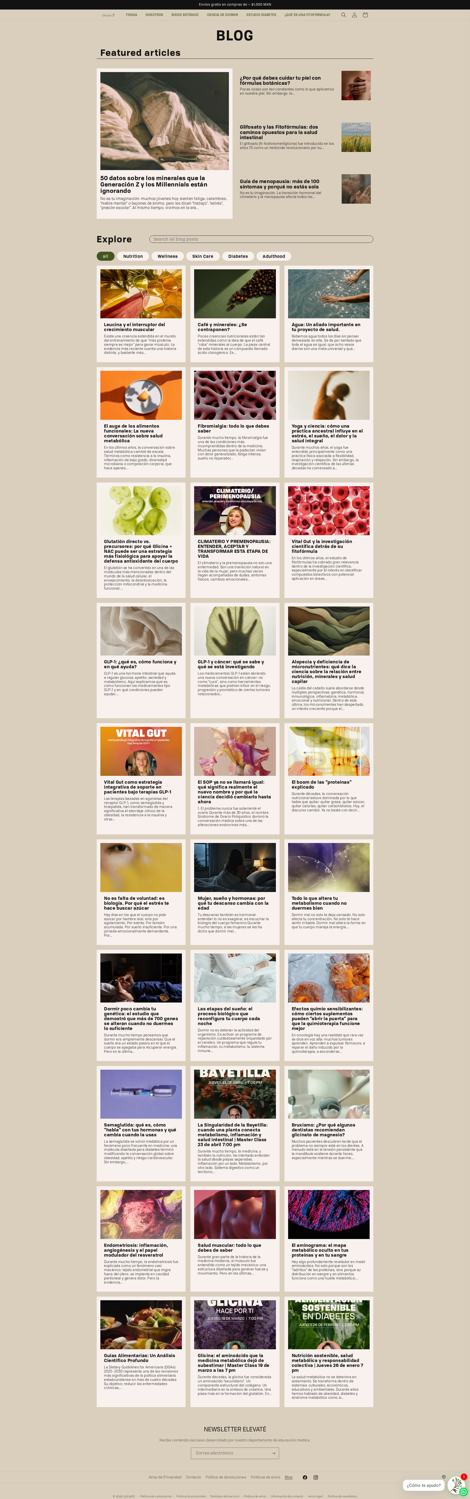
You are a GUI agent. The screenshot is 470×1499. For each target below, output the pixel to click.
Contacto (193, 1477)
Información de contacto (287, 1496)
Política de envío (255, 1496)
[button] (343, 15)
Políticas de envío (265, 1477)
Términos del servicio (224, 1496)
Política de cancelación (156, 1496)
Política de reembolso (342, 1496)
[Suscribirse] (273, 1453)
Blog (288, 1477)
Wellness (168, 256)
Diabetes (238, 256)
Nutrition (133, 256)
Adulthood (274, 256)
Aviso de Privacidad (165, 1477)
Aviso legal (315, 1496)
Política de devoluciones (226, 1477)
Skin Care (202, 256)
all (105, 256)
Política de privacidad (190, 1496)
